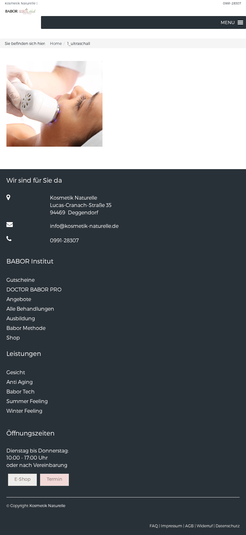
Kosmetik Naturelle (47, 505)
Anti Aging (19, 382)
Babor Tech (20, 391)
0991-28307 (232, 3)
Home (56, 43)
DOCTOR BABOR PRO (34, 289)
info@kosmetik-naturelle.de (84, 226)
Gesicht (15, 372)
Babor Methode (25, 328)
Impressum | (172, 525)
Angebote (18, 299)
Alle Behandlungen (30, 309)
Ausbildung (20, 318)
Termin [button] (54, 479)
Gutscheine (20, 280)
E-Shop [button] (22, 479)
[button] (228, 22)
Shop (13, 337)
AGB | (190, 525)
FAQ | (155, 525)
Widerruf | (206, 525)
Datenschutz (228, 525)
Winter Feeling (24, 411)
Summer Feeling (27, 401)
